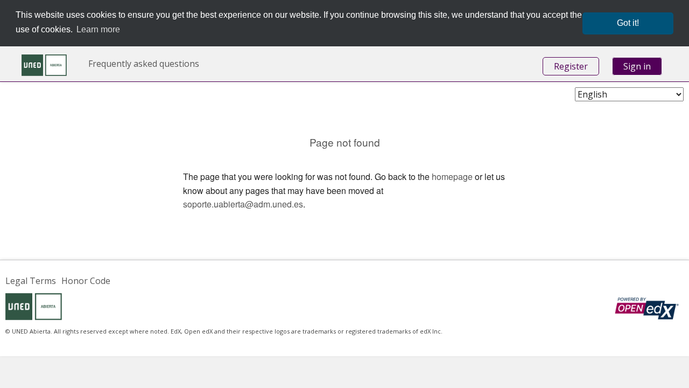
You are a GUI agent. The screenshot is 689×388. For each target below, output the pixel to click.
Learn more (98, 29)
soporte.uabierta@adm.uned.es (243, 204)
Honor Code (85, 281)
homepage (452, 176)
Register (571, 66)
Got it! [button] (628, 22)
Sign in (637, 66)
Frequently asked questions (143, 64)
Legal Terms (30, 281)
